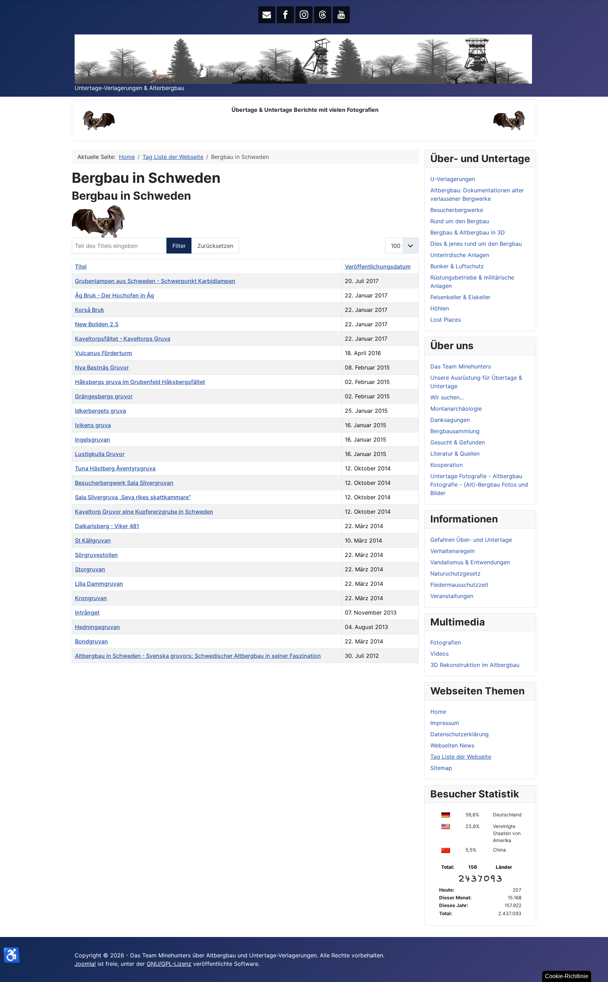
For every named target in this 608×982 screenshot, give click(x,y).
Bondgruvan (91, 641)
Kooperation (446, 464)
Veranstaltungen (451, 595)
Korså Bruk (89, 309)
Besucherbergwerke (456, 209)
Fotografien (445, 642)
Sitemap (441, 767)
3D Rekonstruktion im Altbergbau (474, 664)
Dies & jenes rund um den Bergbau (476, 243)
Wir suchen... (447, 397)
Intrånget (87, 612)
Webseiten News (452, 745)
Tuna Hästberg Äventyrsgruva (115, 468)
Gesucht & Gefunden (457, 442)
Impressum (444, 722)
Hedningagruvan (97, 626)
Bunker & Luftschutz (457, 266)
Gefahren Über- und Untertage (471, 539)
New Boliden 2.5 (97, 324)
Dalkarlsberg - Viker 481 (107, 525)
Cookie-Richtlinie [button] (566, 976)
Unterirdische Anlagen (459, 254)
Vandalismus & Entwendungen (470, 562)
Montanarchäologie (456, 408)
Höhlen (439, 308)
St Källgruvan (93, 540)
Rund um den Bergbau (459, 221)
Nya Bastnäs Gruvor (102, 367)
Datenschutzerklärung (459, 734)
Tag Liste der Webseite (460, 756)
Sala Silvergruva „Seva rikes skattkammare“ (133, 497)
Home (438, 711)
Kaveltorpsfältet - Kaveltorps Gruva (122, 338)
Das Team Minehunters (460, 366)
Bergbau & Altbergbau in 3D (467, 232)
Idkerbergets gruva (100, 410)
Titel (81, 266)
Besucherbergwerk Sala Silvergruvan (124, 482)
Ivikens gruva (93, 425)
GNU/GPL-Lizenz (169, 963)
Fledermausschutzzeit (459, 584)
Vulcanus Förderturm (103, 353)
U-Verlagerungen (452, 178)
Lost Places (445, 319)
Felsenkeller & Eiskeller (460, 297)
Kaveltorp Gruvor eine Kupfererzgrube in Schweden (144, 511)
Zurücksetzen (215, 245)
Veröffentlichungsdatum (378, 266)
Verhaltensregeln (452, 550)
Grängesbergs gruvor (104, 396)
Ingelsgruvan (92, 439)
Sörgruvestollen (96, 554)
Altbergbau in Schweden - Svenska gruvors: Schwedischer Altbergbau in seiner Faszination (198, 655)
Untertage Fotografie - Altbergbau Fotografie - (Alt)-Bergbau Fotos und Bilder (479, 484)
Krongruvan (91, 598)
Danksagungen (450, 419)
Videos (439, 653)
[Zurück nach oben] (595, 969)
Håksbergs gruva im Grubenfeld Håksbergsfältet (140, 381)
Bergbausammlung (455, 431)
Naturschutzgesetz (455, 573)
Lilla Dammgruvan (99, 583)
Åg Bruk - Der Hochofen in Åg (114, 295)
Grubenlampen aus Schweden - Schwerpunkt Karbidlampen (155, 280)
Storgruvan (90, 569)
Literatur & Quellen (455, 453)
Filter (179, 245)
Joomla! (85, 963)
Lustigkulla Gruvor (100, 453)
